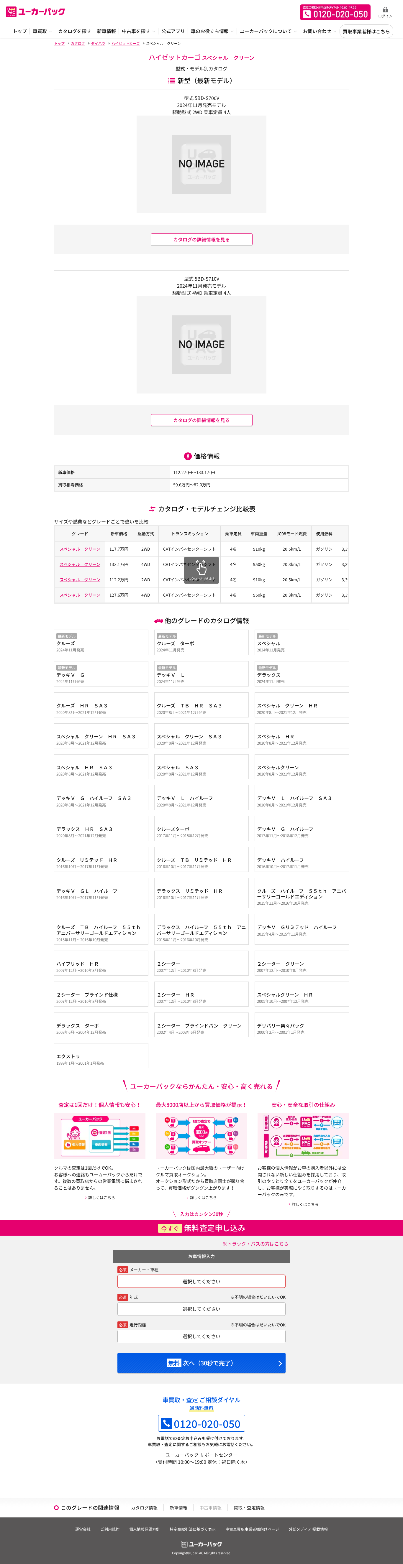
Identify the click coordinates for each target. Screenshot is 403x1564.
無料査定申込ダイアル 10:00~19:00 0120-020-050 (335, 12)
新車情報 (178, 1507)
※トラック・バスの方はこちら (255, 1243)
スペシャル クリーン (80, 549)
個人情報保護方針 (144, 1529)
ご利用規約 (109, 1529)
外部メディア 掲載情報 (308, 1529)
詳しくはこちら (101, 1197)
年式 (134, 1297)
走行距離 (138, 1325)
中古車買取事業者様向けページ (252, 1529)
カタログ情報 (144, 1507)
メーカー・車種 (144, 1269)
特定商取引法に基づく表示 (193, 1529)
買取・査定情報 (249, 1507)
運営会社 (83, 1529)
